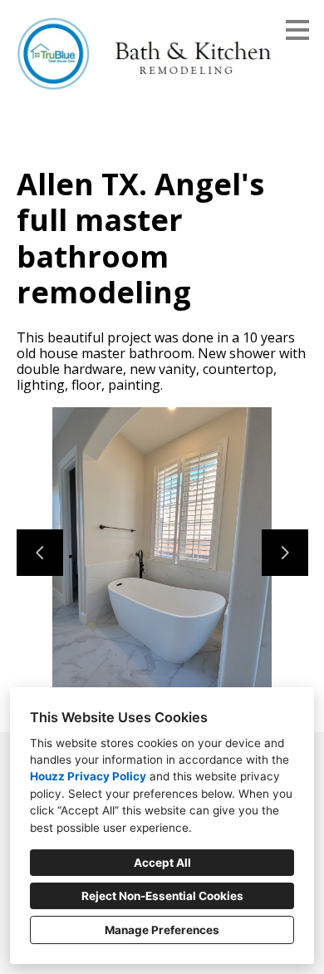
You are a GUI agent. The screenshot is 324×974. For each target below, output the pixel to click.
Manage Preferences (162, 930)
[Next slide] (285, 552)
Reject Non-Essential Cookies (162, 896)
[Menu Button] (297, 30)
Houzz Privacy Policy (88, 776)
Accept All (162, 862)
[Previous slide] (40, 552)
